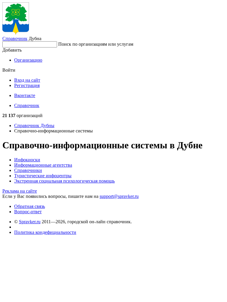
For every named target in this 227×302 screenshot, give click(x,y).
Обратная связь (29, 206)
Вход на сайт (27, 80)
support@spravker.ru (119, 196)
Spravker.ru (29, 221)
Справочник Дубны (34, 125)
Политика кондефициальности (45, 232)
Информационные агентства (43, 165)
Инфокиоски (27, 159)
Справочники (28, 170)
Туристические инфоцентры (43, 175)
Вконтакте (24, 95)
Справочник (14, 38)
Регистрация (27, 85)
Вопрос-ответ (28, 211)
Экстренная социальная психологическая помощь (64, 180)
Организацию (28, 60)
